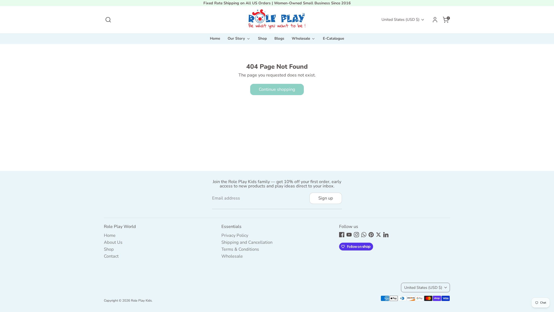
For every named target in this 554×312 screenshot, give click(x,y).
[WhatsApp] (363, 234)
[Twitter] (378, 234)
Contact (111, 256)
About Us (113, 242)
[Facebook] (341, 234)
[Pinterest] (371, 234)
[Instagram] (356, 234)
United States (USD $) (401, 19)
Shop (262, 38)
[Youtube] (349, 234)
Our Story (237, 38)
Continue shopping (277, 89)
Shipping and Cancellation (246, 242)
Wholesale (301, 38)
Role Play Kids (141, 300)
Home (215, 38)
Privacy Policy (234, 235)
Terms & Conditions (240, 249)
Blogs (279, 38)
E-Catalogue (333, 38)
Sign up (325, 198)
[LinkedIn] (385, 234)
